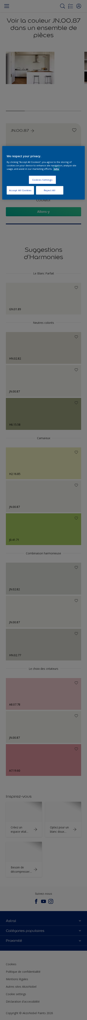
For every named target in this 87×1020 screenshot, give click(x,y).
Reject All (49, 190)
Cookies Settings (42, 179)
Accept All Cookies (20, 190)
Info (56, 168)
